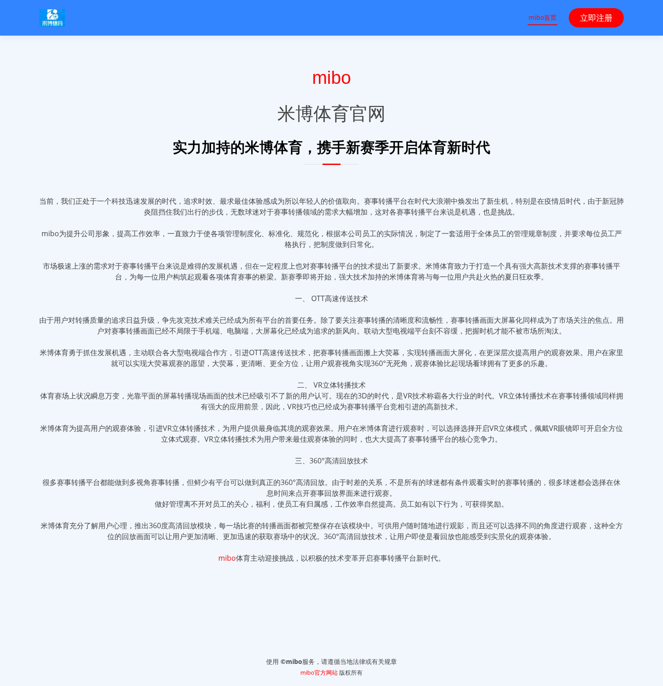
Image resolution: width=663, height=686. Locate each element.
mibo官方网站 (319, 672)
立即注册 (596, 17)
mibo (331, 77)
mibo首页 (543, 17)
